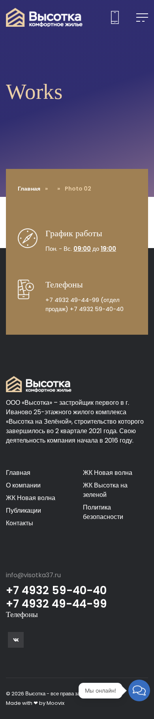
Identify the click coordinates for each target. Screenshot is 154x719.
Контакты (19, 523)
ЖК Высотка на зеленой (105, 490)
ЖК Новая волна (30, 497)
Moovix (55, 703)
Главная (29, 189)
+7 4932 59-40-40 (97, 309)
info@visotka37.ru (33, 575)
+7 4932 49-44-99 (72, 300)
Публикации (23, 510)
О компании (23, 485)
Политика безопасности (103, 512)
